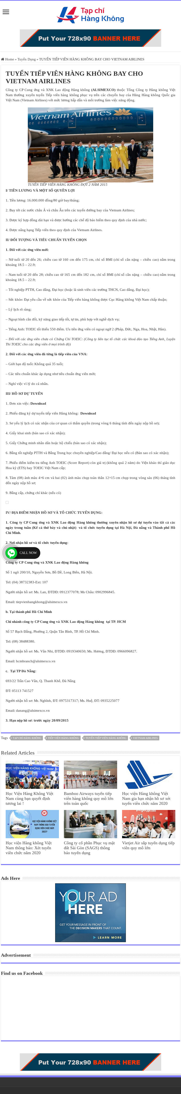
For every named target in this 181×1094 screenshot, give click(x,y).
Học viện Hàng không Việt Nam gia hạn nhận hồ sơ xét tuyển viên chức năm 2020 (146, 798)
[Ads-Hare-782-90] (90, 37)
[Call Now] (11, 553)
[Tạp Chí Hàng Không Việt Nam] (90, 14)
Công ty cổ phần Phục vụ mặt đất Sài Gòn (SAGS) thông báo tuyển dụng (89, 848)
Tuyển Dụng (26, 59)
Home (9, 59)
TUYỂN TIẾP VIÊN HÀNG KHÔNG (106, 738)
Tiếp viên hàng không (63, 738)
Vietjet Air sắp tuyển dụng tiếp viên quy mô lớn (148, 845)
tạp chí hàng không (27, 738)
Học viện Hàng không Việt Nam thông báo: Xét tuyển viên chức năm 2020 (29, 848)
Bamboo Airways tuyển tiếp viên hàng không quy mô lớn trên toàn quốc (88, 798)
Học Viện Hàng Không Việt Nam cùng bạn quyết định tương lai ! (29, 798)
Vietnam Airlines (145, 738)
